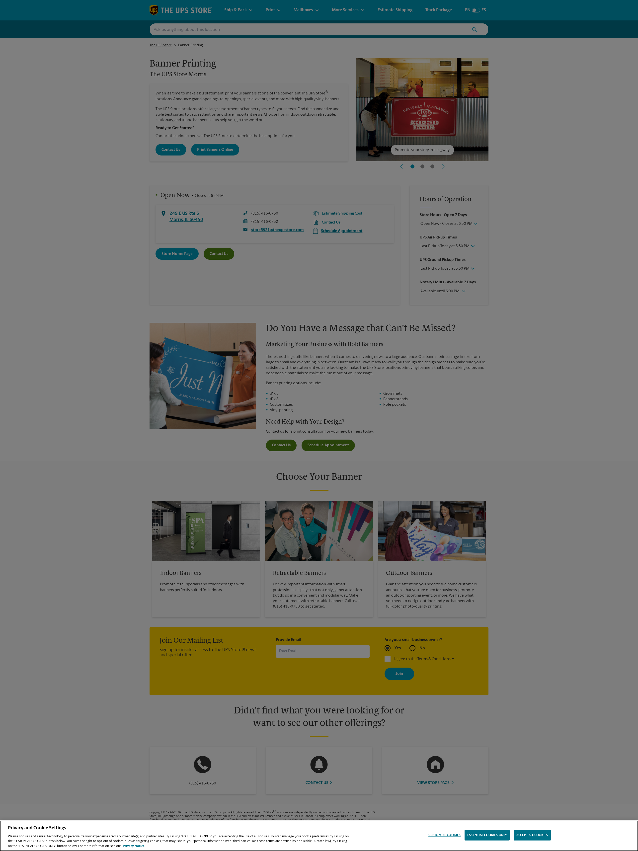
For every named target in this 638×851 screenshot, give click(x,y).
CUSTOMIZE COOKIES (444, 835)
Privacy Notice (134, 846)
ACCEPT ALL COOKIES (532, 835)
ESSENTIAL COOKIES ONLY (487, 835)
